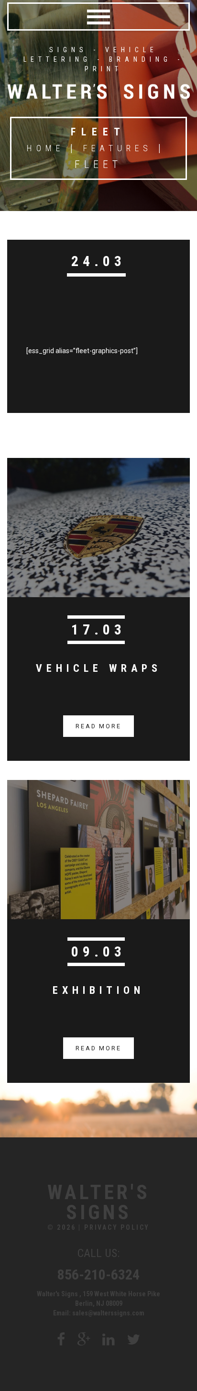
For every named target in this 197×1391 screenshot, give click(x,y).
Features (117, 148)
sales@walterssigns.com (108, 1313)
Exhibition (98, 990)
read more (98, 726)
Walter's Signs (98, 1202)
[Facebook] (61, 1339)
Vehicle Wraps (99, 668)
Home (45, 148)
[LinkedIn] (108, 1339)
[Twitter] (133, 1339)
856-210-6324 (98, 1274)
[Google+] (83, 1339)
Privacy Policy (117, 1227)
